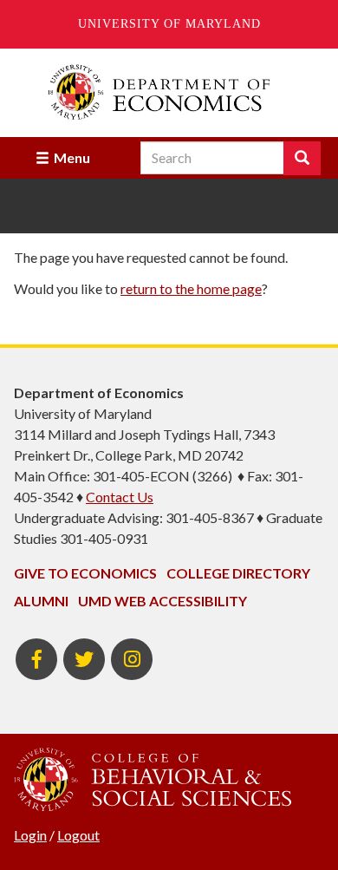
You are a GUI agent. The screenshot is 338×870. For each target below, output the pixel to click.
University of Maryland (169, 23)
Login (30, 835)
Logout (78, 835)
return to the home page (191, 288)
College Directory (238, 573)
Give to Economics (85, 573)
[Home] (169, 92)
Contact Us (119, 496)
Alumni (41, 600)
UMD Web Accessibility (162, 600)
